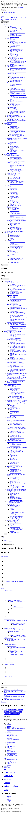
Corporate (9, 750)
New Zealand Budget (15, 248)
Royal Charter (13, 224)
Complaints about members (16, 50)
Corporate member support (16, 182)
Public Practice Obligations (16, 229)
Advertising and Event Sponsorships (15, 65)
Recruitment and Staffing (15, 171)
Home (2, 16)
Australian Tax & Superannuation (14, 134)
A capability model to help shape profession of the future (17, 132)
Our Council (12, 39)
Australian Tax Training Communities (18, 136)
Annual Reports (13, 46)
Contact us (24, 17)
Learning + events (8, 123)
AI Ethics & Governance (15, 177)
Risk (11, 145)
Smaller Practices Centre (12, 162)
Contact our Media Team (15, 252)
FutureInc (12, 239)
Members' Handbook (14, 221)
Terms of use (20, 7)
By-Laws (12, 225)
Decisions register (14, 54)
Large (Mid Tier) (10, 746)
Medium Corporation (12, 753)
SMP (8, 747)
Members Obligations (15, 223)
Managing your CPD (12, 153)
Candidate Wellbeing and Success (17, 119)
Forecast (9, 731)
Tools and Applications (15, 178)
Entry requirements (11, 103)
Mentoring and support (12, 207)
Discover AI (12, 176)
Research (9, 724)
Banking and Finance (12, 755)
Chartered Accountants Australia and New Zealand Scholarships (16, 121)
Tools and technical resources (16, 184)
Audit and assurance (14, 189)
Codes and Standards (14, 227)
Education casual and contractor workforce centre (17, 33)
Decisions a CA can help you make (18, 29)
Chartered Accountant (15, 104)
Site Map (7, 779)
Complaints (9, 47)
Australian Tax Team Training (17, 135)
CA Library (12, 200)
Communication (10, 734)
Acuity (10, 19)
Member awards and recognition (17, 161)
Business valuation (14, 196)
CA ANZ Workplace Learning (17, 130)
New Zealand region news (16, 259)
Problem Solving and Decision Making (16, 728)
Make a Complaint (11, 786)
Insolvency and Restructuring (16, 194)
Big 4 (8, 744)
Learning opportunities (15, 127)
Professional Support (14, 167)
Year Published (4, 556)
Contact (7, 783)
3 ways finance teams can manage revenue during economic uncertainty (13, 712)
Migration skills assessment (13, 115)
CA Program (13, 108)
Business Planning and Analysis (14, 730)
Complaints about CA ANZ (16, 49)
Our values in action (11, 57)
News (8, 255)
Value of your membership (16, 158)
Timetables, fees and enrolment (14, 113)
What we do (9, 26)
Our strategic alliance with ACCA (18, 72)
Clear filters (3, 702)
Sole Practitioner (10, 749)
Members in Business (12, 180)
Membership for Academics (16, 101)
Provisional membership (12, 109)
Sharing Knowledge (14, 262)
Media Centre (10, 250)
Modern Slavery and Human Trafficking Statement (16, 59)
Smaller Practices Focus (15, 163)
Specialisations (10, 143)
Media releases (13, 251)
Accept (2, 9)
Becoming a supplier (14, 37)
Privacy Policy (9, 772)
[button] (5, 22)
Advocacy (9, 240)
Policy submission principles (16, 246)
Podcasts (12, 261)
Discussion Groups (14, 201)
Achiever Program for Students (17, 112)
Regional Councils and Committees (18, 42)
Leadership (9, 738)
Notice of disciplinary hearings (17, 55)
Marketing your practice (15, 205)
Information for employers (16, 80)
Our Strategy (13, 27)
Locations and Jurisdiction (7, 662)
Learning (9, 124)
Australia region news (15, 256)
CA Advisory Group (14, 208)
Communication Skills (12, 735)
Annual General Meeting (15, 43)
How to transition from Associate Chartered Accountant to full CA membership (17, 91)
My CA (14, 19)
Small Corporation (11, 754)
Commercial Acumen (12, 740)
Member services (8, 154)
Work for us (12, 31)
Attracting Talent (13, 204)
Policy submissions (14, 244)
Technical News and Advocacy (17, 170)
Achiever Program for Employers (17, 111)
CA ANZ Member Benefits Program (15, 231)
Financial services (14, 193)
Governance (9, 38)
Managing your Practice (15, 169)
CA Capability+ (13, 126)
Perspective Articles (14, 236)
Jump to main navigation (9, 12)
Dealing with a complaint (15, 213)
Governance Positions (15, 45)
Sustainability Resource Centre (14, 173)
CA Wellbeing (13, 209)
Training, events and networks (17, 181)
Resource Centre (10, 198)
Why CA (9, 76)
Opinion (11, 238)
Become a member (8, 74)
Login (2, 20)
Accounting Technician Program (17, 93)
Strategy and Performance (13, 739)
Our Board (12, 41)
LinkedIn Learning (14, 128)
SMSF (11, 149)
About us (6, 24)
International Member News (16, 258)
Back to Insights (4, 537)
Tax (10, 186)
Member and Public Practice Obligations (16, 220)
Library (2, 19)
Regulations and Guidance (16, 228)
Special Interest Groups (15, 203)
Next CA (12, 100)
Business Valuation (14, 146)
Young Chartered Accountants (17, 219)
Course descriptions (11, 107)
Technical (9, 185)
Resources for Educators (15, 81)
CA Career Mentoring (15, 211)
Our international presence (16, 35)
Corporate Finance (11, 727)
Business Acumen (11, 742)
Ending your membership (16, 159)
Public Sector (13, 212)
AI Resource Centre (11, 174)
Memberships (10, 82)
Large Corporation (11, 751)
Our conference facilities (15, 30)
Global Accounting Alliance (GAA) (18, 68)
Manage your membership (13, 155)
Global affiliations (11, 66)
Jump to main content (9, 14)
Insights (8, 234)
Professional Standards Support (17, 217)
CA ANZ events (13, 142)
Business (9, 732)
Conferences (12, 140)
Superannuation (13, 188)
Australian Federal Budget (16, 247)
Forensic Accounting (14, 147)
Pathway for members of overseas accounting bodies (17, 87)
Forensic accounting (14, 197)
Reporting (12, 190)
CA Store (6, 19)
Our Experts (12, 254)
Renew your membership (15, 157)
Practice (8, 743)
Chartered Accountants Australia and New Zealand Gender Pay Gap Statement (18, 63)
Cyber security (13, 761)
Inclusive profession (11, 73)
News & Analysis (8, 232)
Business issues (13, 192)
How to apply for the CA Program (15, 105)
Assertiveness (10, 736)
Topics (2, 588)
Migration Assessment (16, 17)
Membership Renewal (6, 17)
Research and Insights (15, 235)
